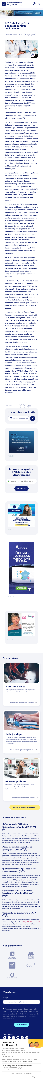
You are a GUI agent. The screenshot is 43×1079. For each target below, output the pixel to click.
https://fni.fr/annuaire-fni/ (31, 922)
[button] (38, 3)
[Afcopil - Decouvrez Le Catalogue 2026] (21, 593)
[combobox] (18, 418)
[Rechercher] (32, 418)
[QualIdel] (21, 636)
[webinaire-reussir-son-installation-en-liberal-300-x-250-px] (21, 526)
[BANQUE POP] (21, 452)
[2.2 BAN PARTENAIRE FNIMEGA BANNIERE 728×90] (21, 15)
